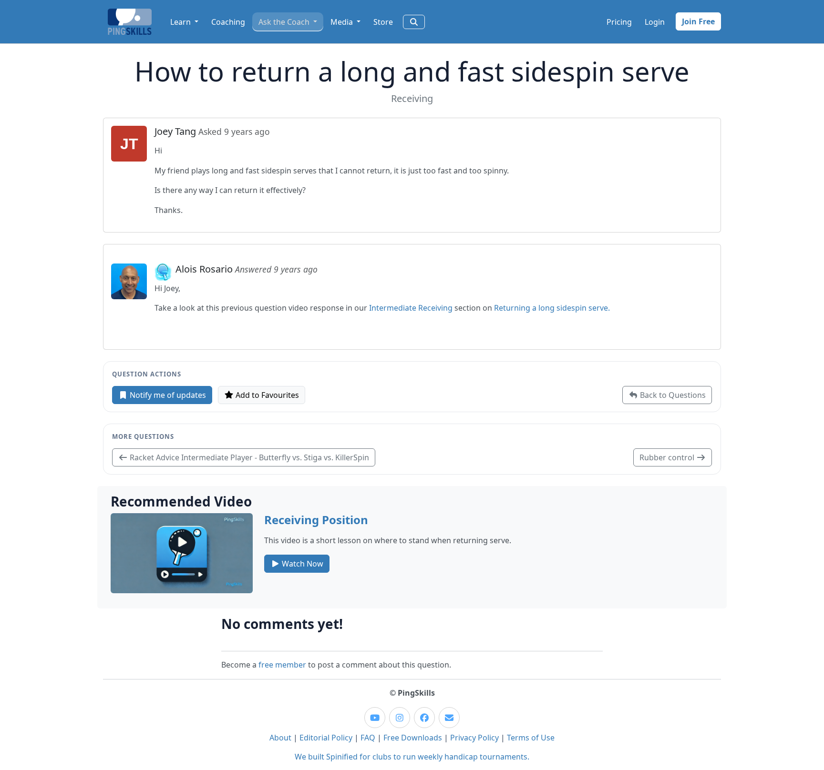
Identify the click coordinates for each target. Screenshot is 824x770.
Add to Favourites (266, 395)
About (280, 737)
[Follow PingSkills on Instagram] (399, 717)
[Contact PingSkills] (449, 717)
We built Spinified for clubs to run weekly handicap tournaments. (412, 756)
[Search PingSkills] (414, 22)
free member (282, 664)
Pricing (619, 22)
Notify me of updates (167, 395)
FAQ (367, 737)
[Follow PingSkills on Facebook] (424, 717)
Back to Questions (672, 395)
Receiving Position (316, 519)
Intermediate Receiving (411, 308)
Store (383, 22)
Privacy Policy (474, 737)
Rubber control (667, 457)
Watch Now (301, 563)
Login (655, 22)
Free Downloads (412, 737)
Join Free (698, 21)
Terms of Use (531, 737)
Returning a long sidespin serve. (552, 308)
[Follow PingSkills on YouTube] (374, 717)
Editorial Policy (325, 737)
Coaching (228, 22)
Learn (181, 22)
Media (342, 22)
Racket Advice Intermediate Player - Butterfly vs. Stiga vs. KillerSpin (248, 457)
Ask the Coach (284, 22)
